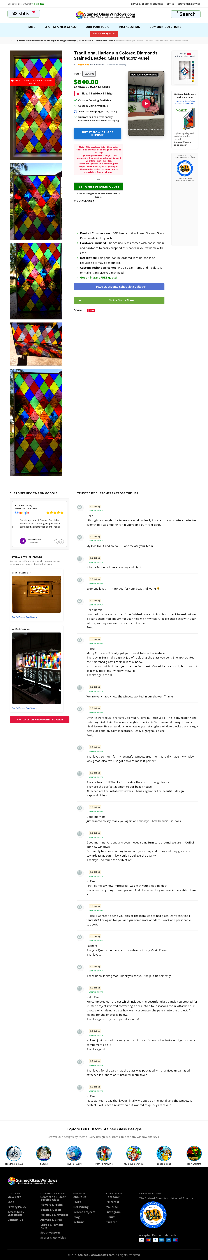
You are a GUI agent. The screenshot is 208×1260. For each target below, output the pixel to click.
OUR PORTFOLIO (98, 27)
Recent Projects (84, 1212)
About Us (79, 1197)
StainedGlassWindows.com (96, 1255)
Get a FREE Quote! (104, 33)
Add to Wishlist (24, 82)
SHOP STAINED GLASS (60, 27)
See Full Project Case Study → (24, 617)
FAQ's (77, 1202)
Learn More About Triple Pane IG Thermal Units (185, 102)
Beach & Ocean (50, 1209)
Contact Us (15, 1220)
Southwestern (50, 1232)
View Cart (14, 1197)
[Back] (10, 41)
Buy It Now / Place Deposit (97, 133)
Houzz (110, 1217)
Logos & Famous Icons (51, 1226)
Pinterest (112, 1202)
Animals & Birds (51, 1220)
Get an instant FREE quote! (98, 277)
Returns (78, 1222)
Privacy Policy (16, 1207)
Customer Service (189, 3)
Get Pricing (81, 1207)
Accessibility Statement (15, 1213)
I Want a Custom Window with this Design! (40, 719)
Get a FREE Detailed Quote (98, 186)
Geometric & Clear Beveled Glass (96, 40)
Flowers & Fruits (51, 1204)
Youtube (112, 1207)
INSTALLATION (129, 27)
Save (92, 310)
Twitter (111, 1222)
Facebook (113, 1197)
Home (30, 27)
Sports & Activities (53, 1237)
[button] (61, 541)
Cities (170, 3)
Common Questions (165, 27)
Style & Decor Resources (147, 3)
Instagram (113, 1212)
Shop (10, 1202)
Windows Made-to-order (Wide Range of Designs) (52, 40)
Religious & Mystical (54, 1214)
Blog (76, 1217)
